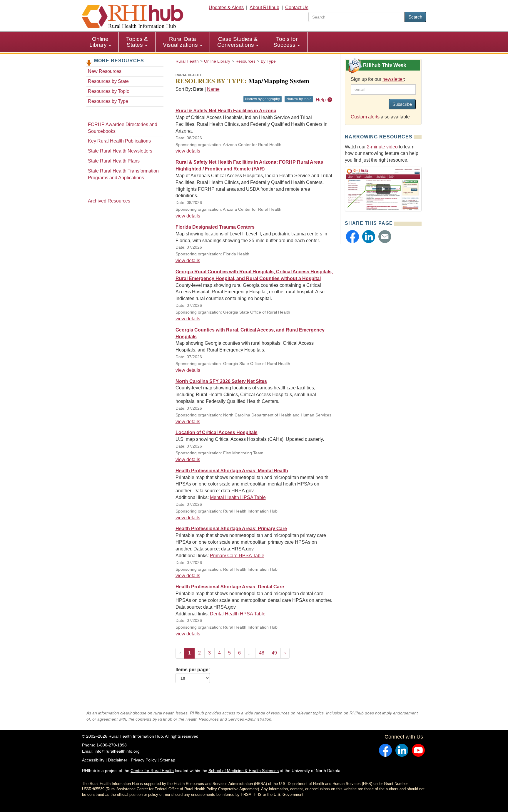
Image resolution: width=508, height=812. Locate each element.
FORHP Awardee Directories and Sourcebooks (122, 128)
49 (274, 652)
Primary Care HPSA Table (237, 555)
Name (213, 89)
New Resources (104, 71)
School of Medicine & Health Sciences (243, 770)
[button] (352, 236)
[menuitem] (100, 42)
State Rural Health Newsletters (120, 150)
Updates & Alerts (226, 7)
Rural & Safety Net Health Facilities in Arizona (226, 110)
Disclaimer (117, 760)
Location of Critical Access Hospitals (217, 432)
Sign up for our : (378, 79)
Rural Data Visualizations (181, 42)
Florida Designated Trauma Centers (215, 227)
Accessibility (93, 760)
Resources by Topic (108, 91)
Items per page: (193, 669)
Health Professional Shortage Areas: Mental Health (232, 470)
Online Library (98, 42)
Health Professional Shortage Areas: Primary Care (231, 528)
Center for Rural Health (152, 770)
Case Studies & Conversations (237, 42)
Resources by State (108, 81)
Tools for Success (285, 42)
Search (415, 16)
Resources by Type (108, 101)
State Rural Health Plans (114, 160)
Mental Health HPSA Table (238, 497)
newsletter (393, 79)
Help (321, 99)
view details (188, 150)
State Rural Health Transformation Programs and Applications (123, 174)
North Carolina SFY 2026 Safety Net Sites (221, 381)
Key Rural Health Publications (119, 140)
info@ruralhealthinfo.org (117, 751)
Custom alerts (365, 116)
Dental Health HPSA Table (237, 613)
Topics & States (137, 42)
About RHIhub (264, 7)
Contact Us (296, 7)
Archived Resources (109, 200)
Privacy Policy (143, 760)
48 (261, 652)
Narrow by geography (262, 99)
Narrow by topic (298, 99)
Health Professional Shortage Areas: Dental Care (230, 586)
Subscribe (402, 104)
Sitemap (167, 760)
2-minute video (382, 146)
